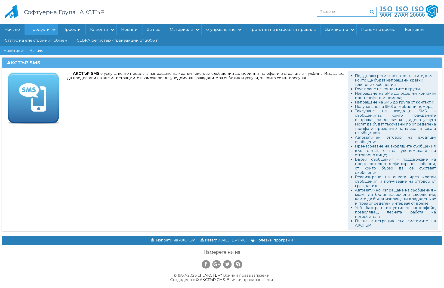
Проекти (72, 29)
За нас (153, 29)
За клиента (336, 29)
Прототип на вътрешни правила (282, 29)
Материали (181, 29)
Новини (129, 29)
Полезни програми (274, 240)
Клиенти (99, 29)
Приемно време (378, 29)
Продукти (39, 29)
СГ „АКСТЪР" (209, 275)
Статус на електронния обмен (36, 40)
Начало (12, 29)
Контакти (414, 29)
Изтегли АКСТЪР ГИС (225, 240)
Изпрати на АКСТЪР (174, 240)
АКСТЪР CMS (212, 280)
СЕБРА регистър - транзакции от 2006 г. (117, 40)
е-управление (221, 29)
